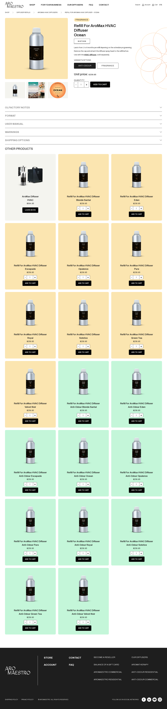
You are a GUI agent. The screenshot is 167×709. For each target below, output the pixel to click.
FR (160, 5)
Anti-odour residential (145, 672)
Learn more (30, 210)
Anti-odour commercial (145, 679)
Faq (71, 664)
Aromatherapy (140, 665)
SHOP (7, 12)
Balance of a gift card (106, 665)
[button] (65, 48)
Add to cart (100, 84)
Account (147, 5)
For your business (51, 5)
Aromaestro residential (108, 679)
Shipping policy (11, 699)
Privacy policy (27, 699)
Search (137, 5)
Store (48, 657)
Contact (104, 5)
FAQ (91, 5)
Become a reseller (104, 657)
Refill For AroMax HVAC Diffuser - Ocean (82, 12)
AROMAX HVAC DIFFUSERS (48, 12)
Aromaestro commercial (108, 672)
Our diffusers (75, 5)
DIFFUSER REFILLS (23, 12)
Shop (32, 5)
